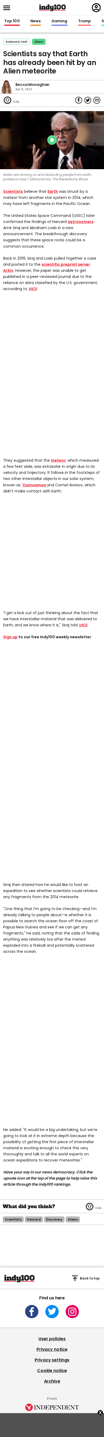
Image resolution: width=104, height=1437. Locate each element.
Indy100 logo (53, 7)
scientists (13, 1219)
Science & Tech (16, 42)
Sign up (10, 637)
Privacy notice (52, 1349)
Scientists (13, 191)
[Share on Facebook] (78, 100)
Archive (52, 1381)
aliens (38, 42)
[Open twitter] (52, 1311)
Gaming (59, 21)
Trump (84, 21)
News (35, 21)
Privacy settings (52, 1360)
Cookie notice (52, 1371)
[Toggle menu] (8, 8)
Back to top (90, 1278)
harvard (34, 1219)
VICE (32, 288)
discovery (54, 1219)
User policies (52, 1339)
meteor (58, 460)
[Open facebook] (31, 1311)
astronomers (81, 221)
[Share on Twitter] (87, 100)
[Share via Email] (96, 100)
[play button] (52, 140)
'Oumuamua (34, 485)
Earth (52, 191)
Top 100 (12, 21)
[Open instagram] (72, 1311)
